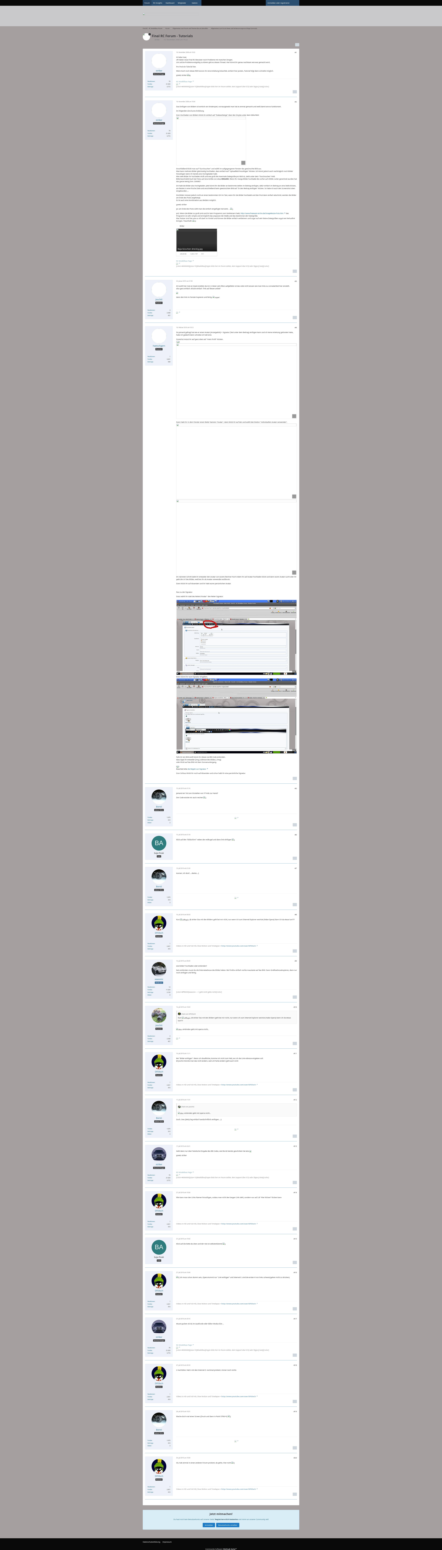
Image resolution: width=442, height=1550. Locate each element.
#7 (296, 868)
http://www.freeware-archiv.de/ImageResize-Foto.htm (262, 213)
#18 (295, 1365)
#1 (296, 52)
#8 (296, 914)
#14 (295, 1192)
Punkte (150, 84)
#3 (296, 281)
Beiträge (150, 87)
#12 (295, 1100)
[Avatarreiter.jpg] (236, 461)
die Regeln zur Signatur (197, 769)
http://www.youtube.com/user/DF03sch (238, 946)
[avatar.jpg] (236, 537)
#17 (295, 1319)
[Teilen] (297, 44)
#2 (296, 102)
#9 (296, 961)
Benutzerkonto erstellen (227, 1525)
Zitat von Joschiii (187, 1106)
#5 (296, 788)
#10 (295, 1007)
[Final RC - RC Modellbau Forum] (221, 17)
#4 (296, 327)
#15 (295, 1239)
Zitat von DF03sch (188, 1014)
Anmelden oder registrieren (278, 3)
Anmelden (209, 1525)
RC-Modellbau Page (184, 81)
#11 (295, 1053)
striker (157, 39)
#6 (296, 835)
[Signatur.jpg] (236, 716)
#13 (295, 1146)
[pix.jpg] (211, 141)
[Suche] (295, 3)
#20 (295, 1458)
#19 (295, 1411)
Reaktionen (151, 81)
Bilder (149, 823)
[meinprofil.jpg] (236, 381)
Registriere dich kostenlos (226, 1519)
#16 (295, 1272)
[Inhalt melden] (295, 91)
